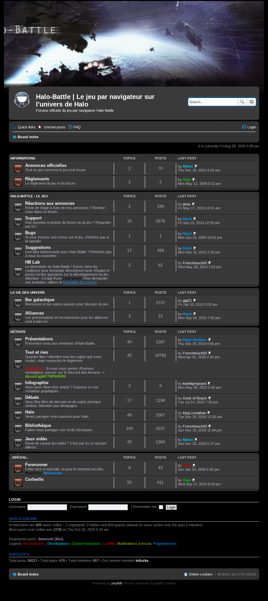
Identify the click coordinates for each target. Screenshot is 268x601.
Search (242, 102)
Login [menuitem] (251, 127)
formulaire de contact (79, 282)
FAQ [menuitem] (77, 127)
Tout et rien (36, 352)
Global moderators (86, 543)
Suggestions (38, 247)
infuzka (142, 560)
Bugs (30, 232)
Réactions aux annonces (50, 203)
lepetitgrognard (194, 383)
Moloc (188, 166)
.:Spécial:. (19, 457)
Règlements (37, 178)
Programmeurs (165, 543)
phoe (187, 204)
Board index (28, 137)
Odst (187, 465)
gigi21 (187, 300)
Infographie (36, 382)
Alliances (34, 313)
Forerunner (36, 464)
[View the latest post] (196, 166)
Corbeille (34, 479)
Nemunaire (52, 473)
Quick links (27, 127)
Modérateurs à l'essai (134, 543)
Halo (29, 412)
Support (33, 218)
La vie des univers (27, 292)
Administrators (34, 543)
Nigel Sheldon (195, 340)
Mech (187, 219)
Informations (22, 158)
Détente (18, 331)
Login (15, 499)
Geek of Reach (195, 398)
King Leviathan (194, 413)
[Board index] (23, 98)
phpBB (116, 583)
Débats (32, 397)
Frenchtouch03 (195, 263)
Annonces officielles (45, 165)
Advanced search (251, 102)
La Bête (109, 543)
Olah (187, 180)
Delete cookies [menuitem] (200, 574)
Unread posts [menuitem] (54, 127)
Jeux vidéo (36, 438)
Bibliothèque (38, 425)
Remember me (145, 507)
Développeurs (58, 543)
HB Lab (32, 262)
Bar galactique (39, 299)
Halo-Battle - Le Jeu (29, 196)
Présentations (39, 338)
